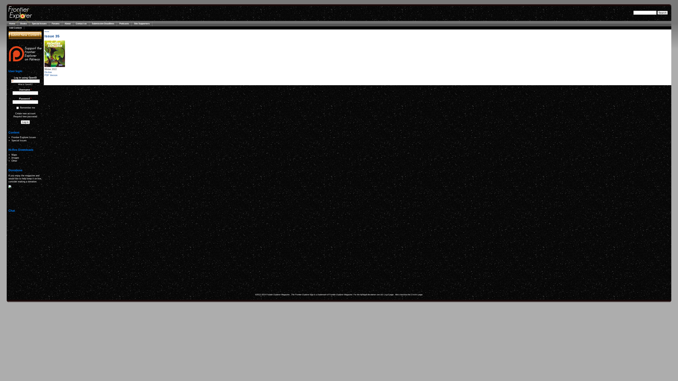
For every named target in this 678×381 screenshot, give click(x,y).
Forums (56, 23)
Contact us (81, 23)
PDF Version (50, 75)
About (68, 23)
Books (23, 23)
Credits (414, 295)
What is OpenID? (25, 84)
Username (25, 89)
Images (15, 157)
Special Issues (39, 23)
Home (12, 23)
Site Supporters (142, 23)
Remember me (27, 107)
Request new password (25, 116)
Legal (386, 295)
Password (25, 98)
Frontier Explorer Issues (23, 137)
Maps (14, 154)
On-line (48, 72)
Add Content (15, 28)
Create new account (25, 113)
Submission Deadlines (103, 23)
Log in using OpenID (25, 77)
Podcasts (124, 23)
